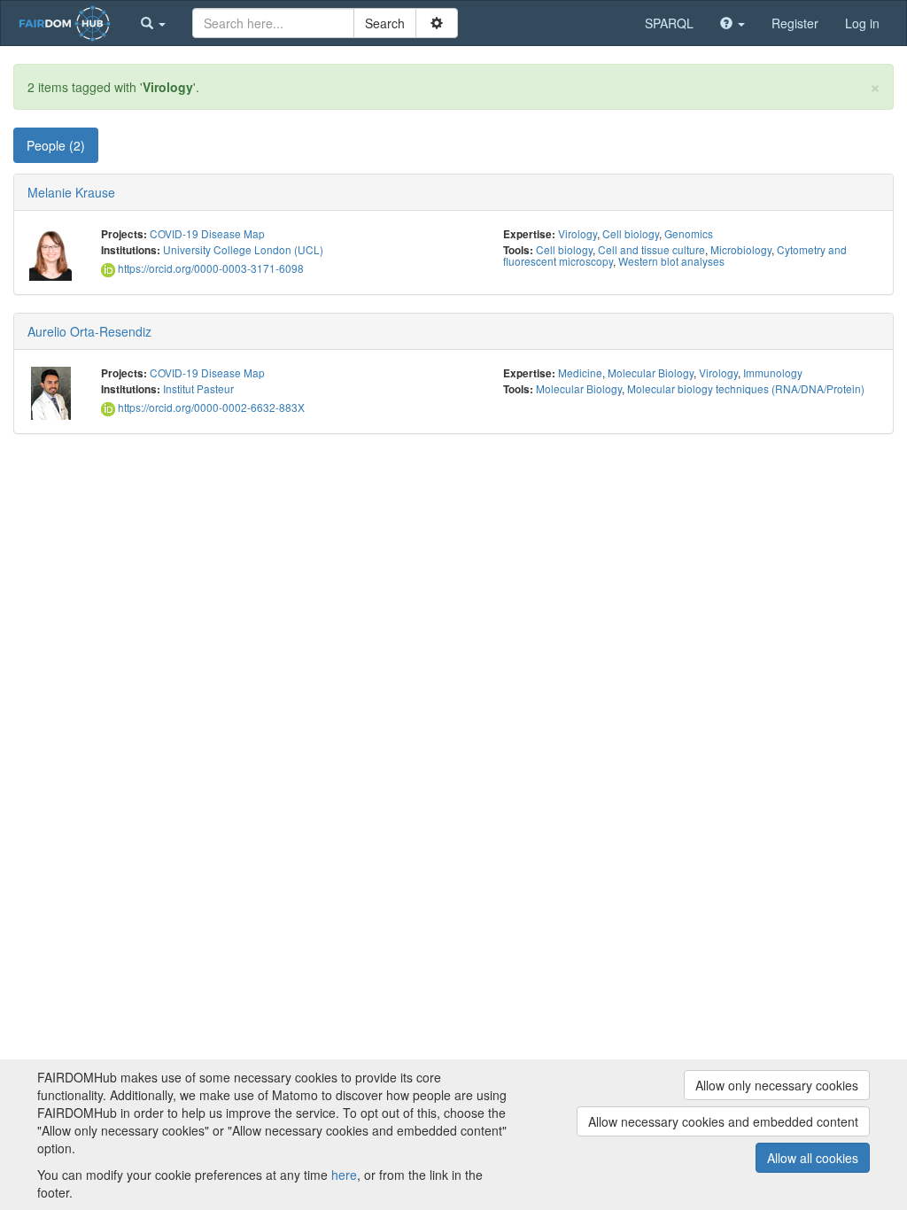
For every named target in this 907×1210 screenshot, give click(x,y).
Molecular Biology (651, 372)
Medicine (580, 372)
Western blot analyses (671, 260)
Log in (862, 23)
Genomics (688, 233)
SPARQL (669, 23)
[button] (153, 23)
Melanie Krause (71, 192)
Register (794, 23)
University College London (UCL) (243, 249)
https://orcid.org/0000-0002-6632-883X (210, 407)
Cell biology (630, 233)
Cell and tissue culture (651, 249)
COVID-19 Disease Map (207, 233)
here (344, 1174)
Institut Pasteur (198, 388)
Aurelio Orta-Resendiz (89, 331)
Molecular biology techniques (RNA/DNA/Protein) (745, 388)
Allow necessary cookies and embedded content (723, 1121)
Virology (577, 233)
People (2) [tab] (56, 145)
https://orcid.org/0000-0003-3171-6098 (209, 267)
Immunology (772, 372)
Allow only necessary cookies (776, 1085)
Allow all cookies (812, 1158)
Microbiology (740, 249)
